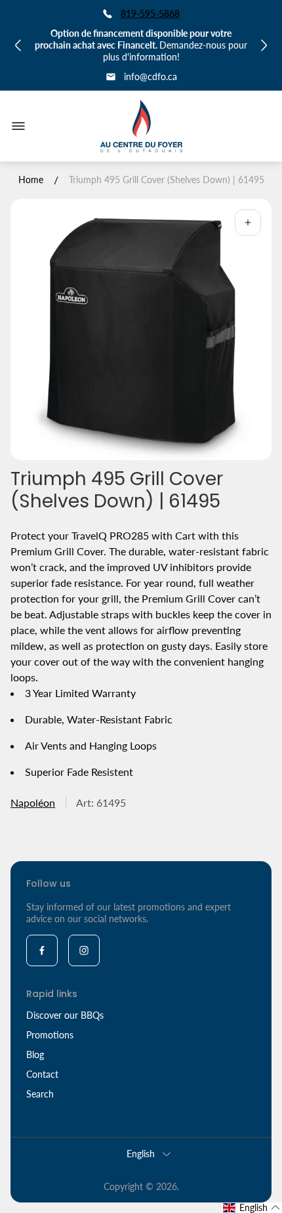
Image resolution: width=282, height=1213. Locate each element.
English (141, 1153)
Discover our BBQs (65, 1015)
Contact (42, 1074)
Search (40, 1093)
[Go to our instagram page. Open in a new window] (84, 950)
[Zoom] (248, 222)
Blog (35, 1054)
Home (30, 179)
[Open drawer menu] (18, 126)
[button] (252, 1207)
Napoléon (32, 802)
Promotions (49, 1034)
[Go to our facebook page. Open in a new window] (42, 950)
